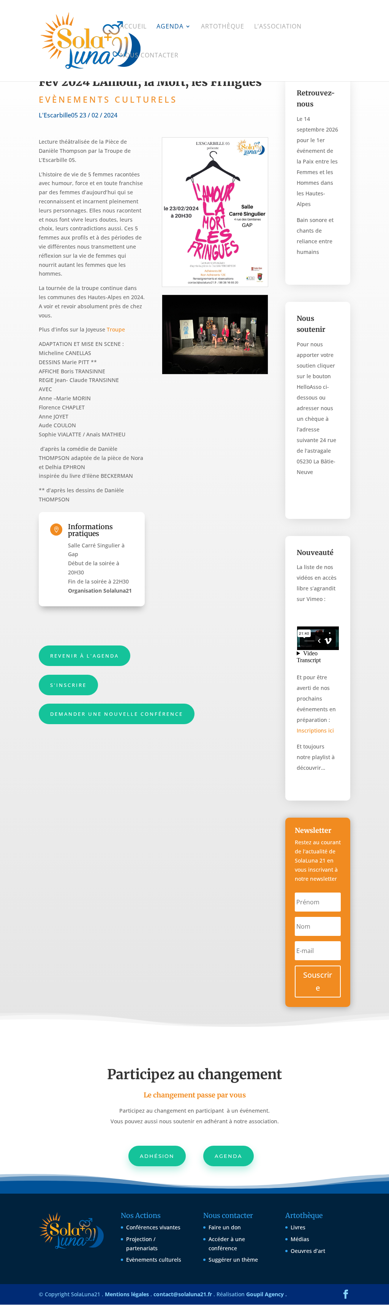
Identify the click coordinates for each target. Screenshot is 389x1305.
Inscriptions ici (315, 730)
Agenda (170, 27)
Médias (300, 1239)
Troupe (116, 329)
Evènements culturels (153, 1259)
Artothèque (222, 27)
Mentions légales (127, 1294)
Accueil (133, 27)
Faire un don (225, 1227)
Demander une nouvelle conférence (116, 713)
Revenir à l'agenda (84, 655)
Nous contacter (149, 55)
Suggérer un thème (233, 1259)
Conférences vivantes (153, 1227)
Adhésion (157, 1156)
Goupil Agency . (266, 1294)
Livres (298, 1227)
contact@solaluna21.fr (182, 1294)
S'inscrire (68, 685)
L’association (278, 27)
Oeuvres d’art (308, 1250)
